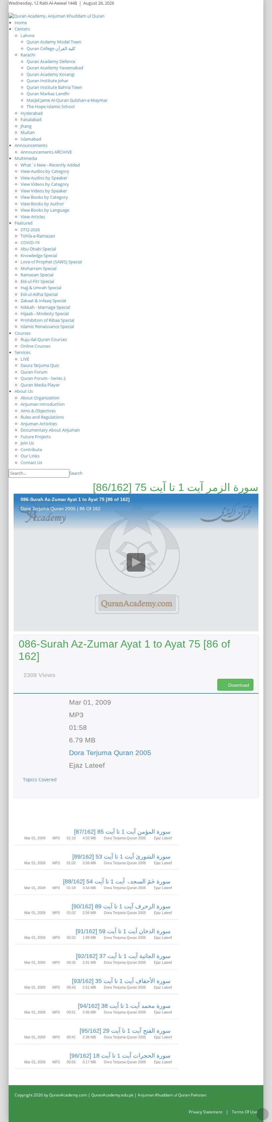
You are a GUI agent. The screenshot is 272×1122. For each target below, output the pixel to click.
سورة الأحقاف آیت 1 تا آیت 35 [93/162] (121, 981)
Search (76, 473)
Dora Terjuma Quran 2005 (110, 752)
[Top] (262, 1114)
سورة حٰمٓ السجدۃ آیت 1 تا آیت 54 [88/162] (116, 881)
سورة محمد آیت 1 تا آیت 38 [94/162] (124, 1006)
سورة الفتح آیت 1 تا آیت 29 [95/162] (125, 1030)
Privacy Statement (205, 1112)
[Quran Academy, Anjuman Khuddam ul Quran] (56, 16)
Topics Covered (40, 779)
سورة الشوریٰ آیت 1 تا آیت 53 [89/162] (121, 856)
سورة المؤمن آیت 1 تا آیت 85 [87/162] (122, 831)
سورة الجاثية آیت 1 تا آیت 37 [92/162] (123, 956)
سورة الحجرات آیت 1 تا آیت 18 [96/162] (120, 1055)
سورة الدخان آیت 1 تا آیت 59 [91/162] (123, 931)
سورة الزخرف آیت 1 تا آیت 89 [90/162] (121, 906)
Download (238, 685)
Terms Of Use (244, 1112)
